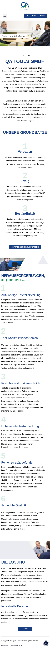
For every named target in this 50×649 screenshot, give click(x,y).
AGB (20, 645)
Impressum (4, 645)
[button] (5, 16)
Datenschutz (14, 645)
